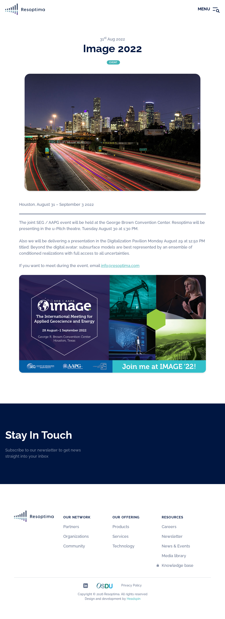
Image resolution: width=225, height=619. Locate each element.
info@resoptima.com (120, 265)
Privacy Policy (131, 585)
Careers (169, 526)
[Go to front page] (25, 9)
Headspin (133, 599)
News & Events (176, 546)
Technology (123, 546)
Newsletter (172, 536)
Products (120, 526)
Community (74, 546)
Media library (174, 555)
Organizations (76, 536)
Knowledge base (177, 565)
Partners (71, 526)
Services (120, 536)
